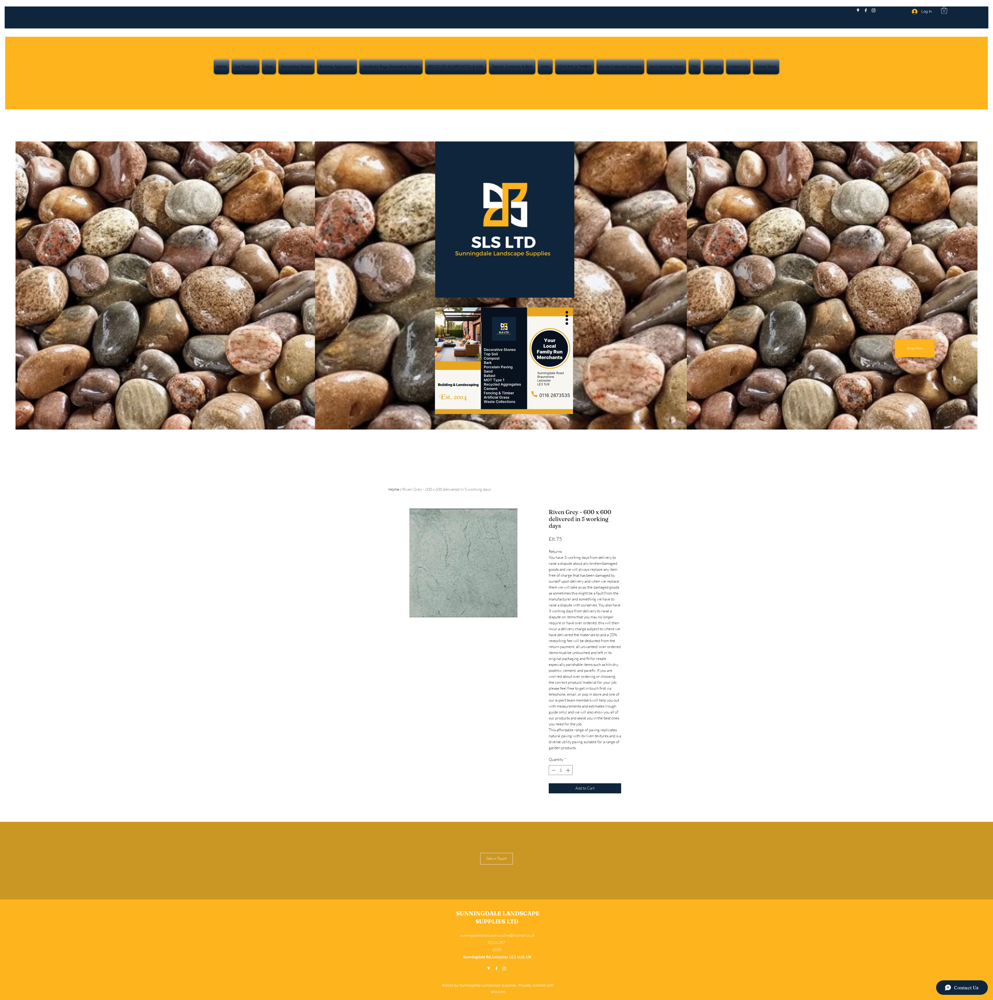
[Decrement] (553, 770)
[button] (944, 10)
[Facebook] (865, 10)
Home (393, 489)
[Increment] (568, 770)
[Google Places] (858, 10)
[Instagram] (873, 10)
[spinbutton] (560, 770)
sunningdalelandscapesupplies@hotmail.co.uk (497, 935)
